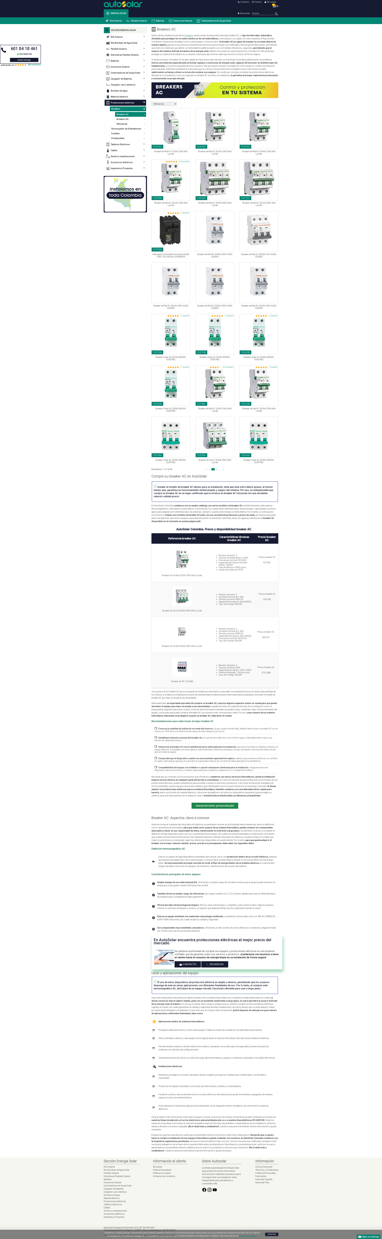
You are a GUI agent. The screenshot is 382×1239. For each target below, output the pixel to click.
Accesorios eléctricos (122, 162)
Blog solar (245, 13)
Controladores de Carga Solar (216, 21)
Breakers (115, 109)
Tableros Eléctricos (120, 144)
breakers (189, 35)
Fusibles (115, 133)
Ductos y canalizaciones (123, 156)
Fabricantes (261, 1176)
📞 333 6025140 (215, 964)
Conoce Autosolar (264, 1167)
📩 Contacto (187, 964)
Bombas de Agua (119, 91)
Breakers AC (123, 114)
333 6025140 (25, 54)
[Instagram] (209, 1191)
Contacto (244, 2)
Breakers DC (123, 119)
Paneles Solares (139, 21)
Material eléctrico (119, 97)
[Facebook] (204, 1191)
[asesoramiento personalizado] (214, 811)
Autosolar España (263, 1179)
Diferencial (122, 124)
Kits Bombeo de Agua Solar (124, 43)
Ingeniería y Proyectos (122, 168)
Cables (114, 150)
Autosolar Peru (262, 1182)
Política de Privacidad (265, 1173)
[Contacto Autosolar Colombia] (214, 97)
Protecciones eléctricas (122, 103)
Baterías (160, 21)
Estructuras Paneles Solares (125, 55)
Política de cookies (162, 1173)
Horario (258, 2)
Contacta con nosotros (164, 1176)
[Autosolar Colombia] (123, 6)
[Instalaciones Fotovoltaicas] (125, 194)
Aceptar (272, 1234)
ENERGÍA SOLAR (118, 13)
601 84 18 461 (24, 49)
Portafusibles (118, 138)
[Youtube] (214, 1191)
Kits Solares (116, 21)
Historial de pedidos (162, 1170)
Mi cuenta (271, 2)
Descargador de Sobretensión (126, 129)
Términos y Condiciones (266, 1170)
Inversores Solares (182, 21)
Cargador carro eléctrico (123, 85)
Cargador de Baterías (121, 79)
